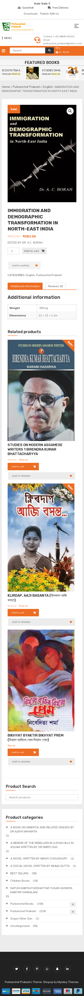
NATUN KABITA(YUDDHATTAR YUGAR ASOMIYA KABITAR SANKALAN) (41, 890)
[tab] (25, 286)
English (48, 87)
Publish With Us (49, 13)
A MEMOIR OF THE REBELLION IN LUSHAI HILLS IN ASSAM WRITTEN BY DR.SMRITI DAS (42, 845)
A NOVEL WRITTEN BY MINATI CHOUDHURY (38, 858)
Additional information (25, 286)
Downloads (31, 13)
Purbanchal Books (22, 903)
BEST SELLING (19, 873)
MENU (8, 38)
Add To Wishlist (21, 475)
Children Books (20, 880)
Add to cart (31, 251)
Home (6, 87)
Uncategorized (19, 926)
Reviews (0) (55, 286)
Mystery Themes (68, 982)
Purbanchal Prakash (26, 87)
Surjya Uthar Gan (21, 918)
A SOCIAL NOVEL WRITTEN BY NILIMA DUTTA (40, 866)
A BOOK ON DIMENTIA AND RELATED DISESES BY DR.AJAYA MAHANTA (42, 829)
